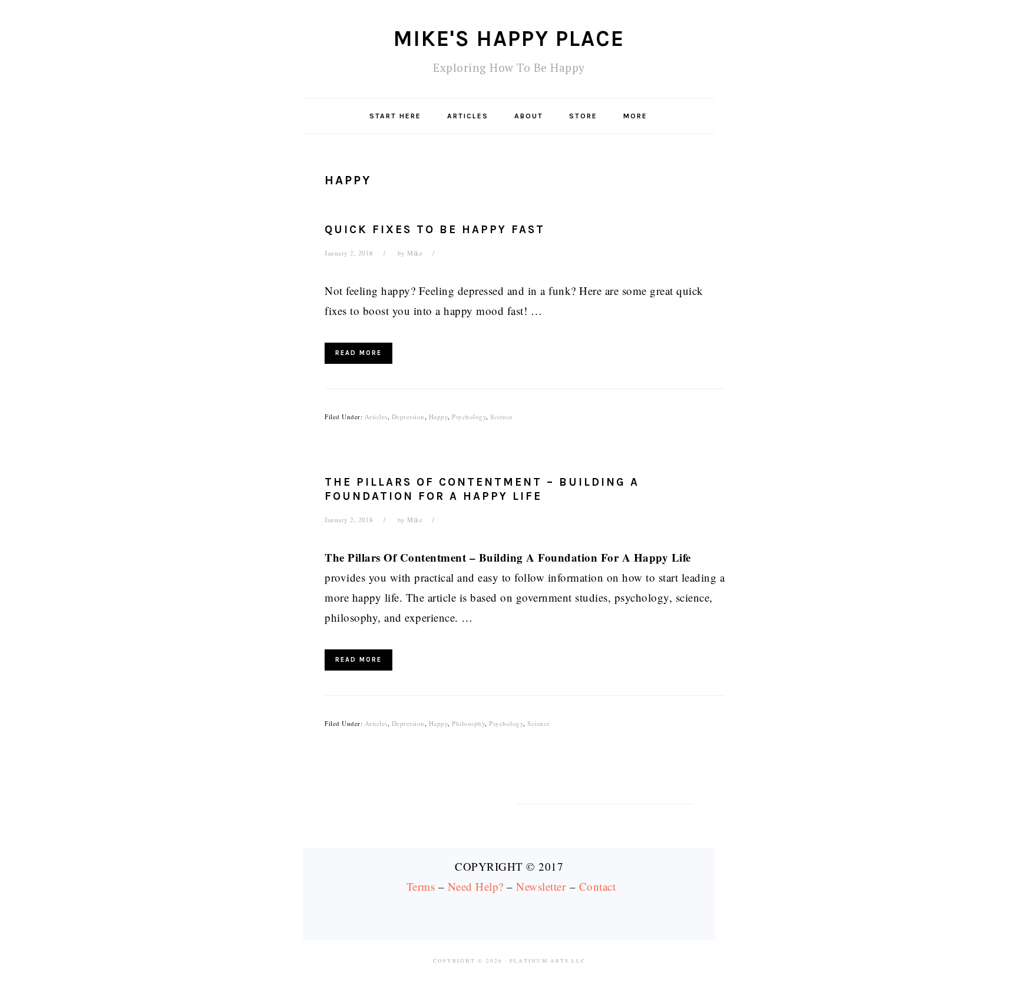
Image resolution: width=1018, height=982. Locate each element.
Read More (358, 353)
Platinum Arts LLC (548, 960)
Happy (438, 416)
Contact (597, 886)
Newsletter (541, 886)
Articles (376, 416)
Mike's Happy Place (509, 38)
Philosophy (468, 723)
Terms (420, 886)
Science (501, 416)
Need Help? (476, 886)
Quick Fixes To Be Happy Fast (435, 229)
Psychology (469, 416)
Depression (408, 416)
